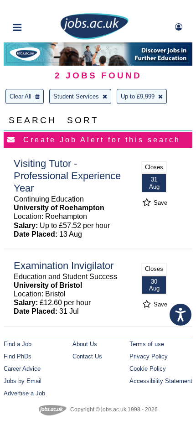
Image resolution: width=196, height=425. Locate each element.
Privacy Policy (148, 356)
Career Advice (22, 368)
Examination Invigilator (63, 265)
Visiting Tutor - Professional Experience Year (67, 176)
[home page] (94, 37)
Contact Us (87, 356)
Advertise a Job (24, 393)
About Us (84, 344)
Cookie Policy (147, 368)
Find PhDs (17, 356)
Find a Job (17, 344)
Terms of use (146, 344)
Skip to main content (36, 8)
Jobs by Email (22, 381)
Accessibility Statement (160, 381)
